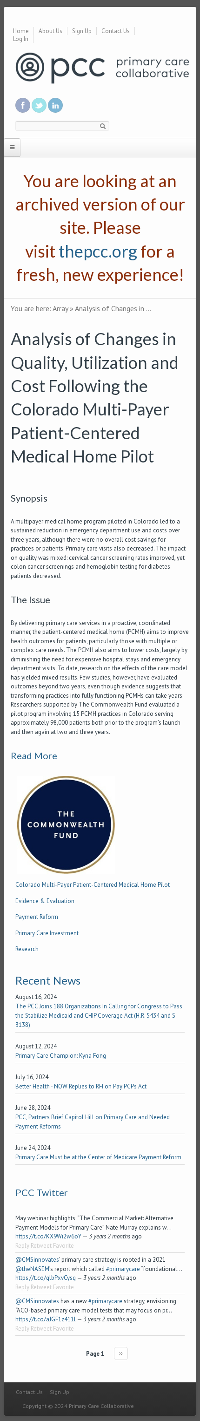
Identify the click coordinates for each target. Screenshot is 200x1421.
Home (21, 31)
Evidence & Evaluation (44, 901)
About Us (50, 31)
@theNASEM (32, 1269)
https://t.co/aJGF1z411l (45, 1319)
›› (121, 1353)
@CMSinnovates (37, 1260)
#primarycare (123, 1269)
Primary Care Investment (47, 933)
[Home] (102, 67)
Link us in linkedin (55, 105)
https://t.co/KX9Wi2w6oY (48, 1236)
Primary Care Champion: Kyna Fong (60, 1056)
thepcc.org (98, 251)
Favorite (63, 1246)
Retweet (41, 1246)
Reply (22, 1246)
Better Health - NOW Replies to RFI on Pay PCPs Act (81, 1086)
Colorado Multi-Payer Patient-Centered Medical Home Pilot (92, 885)
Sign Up (82, 31)
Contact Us (115, 31)
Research (27, 949)
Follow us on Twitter (39, 105)
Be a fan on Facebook (22, 105)
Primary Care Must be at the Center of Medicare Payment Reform (98, 1157)
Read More (34, 755)
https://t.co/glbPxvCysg (45, 1278)
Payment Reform (36, 917)
